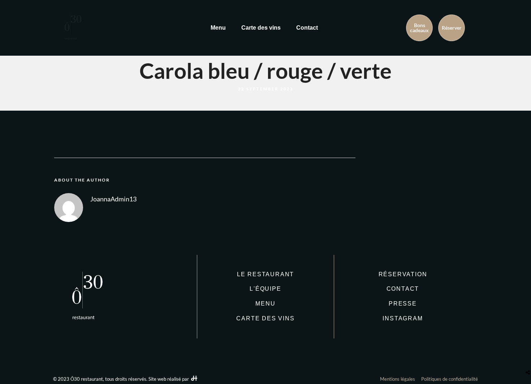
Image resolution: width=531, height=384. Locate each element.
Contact (307, 28)
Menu (218, 28)
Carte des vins (261, 28)
